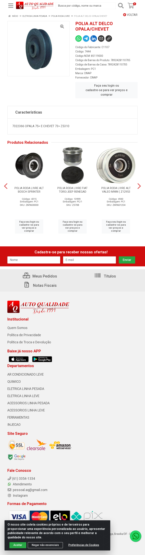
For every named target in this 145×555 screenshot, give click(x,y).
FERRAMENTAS (18, 417)
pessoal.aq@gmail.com (29, 490)
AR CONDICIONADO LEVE (25, 374)
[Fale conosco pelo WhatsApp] (135, 536)
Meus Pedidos (44, 276)
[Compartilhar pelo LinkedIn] (93, 38)
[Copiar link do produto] (109, 38)
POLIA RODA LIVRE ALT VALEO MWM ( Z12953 (116, 189)
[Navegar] (6, 186)
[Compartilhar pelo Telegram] (86, 38)
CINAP (88, 73)
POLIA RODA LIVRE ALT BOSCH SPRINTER (29, 189)
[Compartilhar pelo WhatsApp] (78, 38)
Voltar (131, 15)
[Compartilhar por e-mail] (101, 38)
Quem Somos (17, 328)
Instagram (20, 495)
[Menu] (10, 5)
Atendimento (22, 484)
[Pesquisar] (120, 5)
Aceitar (17, 545)
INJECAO (14, 425)
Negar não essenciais (45, 545)
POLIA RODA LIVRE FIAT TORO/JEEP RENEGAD (72, 189)
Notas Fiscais (44, 285)
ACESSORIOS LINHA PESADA (28, 403)
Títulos (109, 276)
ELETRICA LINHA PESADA (25, 389)
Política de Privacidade (24, 335)
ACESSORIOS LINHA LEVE (26, 410)
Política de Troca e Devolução (29, 342)
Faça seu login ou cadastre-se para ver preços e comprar (106, 90)
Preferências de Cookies (83, 545)
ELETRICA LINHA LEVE (23, 396)
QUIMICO (14, 382)
